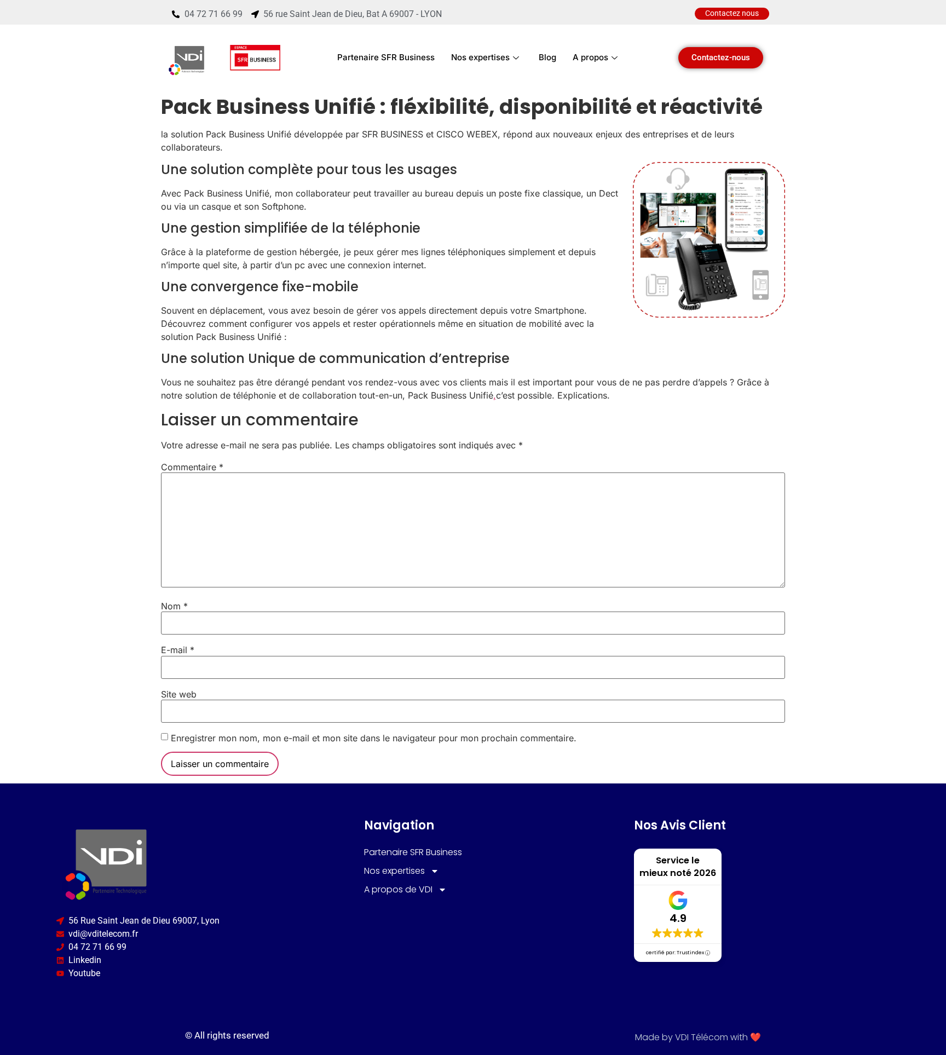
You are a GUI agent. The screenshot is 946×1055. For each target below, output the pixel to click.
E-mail (177, 649)
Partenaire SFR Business (386, 57)
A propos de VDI (398, 889)
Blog (547, 57)
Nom (174, 606)
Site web (179, 694)
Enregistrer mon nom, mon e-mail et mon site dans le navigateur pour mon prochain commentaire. (373, 738)
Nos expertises (480, 57)
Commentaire (192, 467)
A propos (590, 57)
